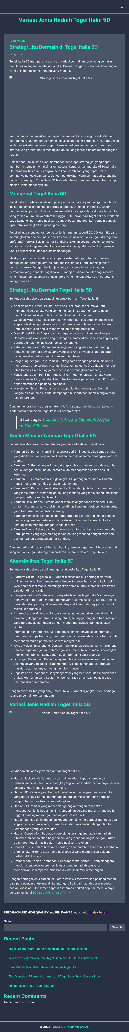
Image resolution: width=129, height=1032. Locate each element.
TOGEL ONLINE (17, 41)
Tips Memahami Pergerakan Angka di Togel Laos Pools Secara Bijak (54, 976)
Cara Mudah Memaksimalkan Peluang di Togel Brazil (43, 967)
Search (8, 921)
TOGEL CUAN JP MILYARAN (52, 892)
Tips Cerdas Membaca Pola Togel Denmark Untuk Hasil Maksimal (52, 958)
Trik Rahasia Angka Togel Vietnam (31, 985)
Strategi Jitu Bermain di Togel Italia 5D (53, 47)
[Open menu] (122, 6)
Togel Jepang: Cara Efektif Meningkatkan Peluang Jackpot (47, 949)
